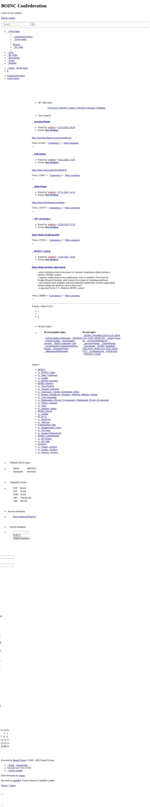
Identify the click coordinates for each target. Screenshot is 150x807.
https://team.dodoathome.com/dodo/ (48, 202)
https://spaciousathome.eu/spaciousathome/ (51, 137)
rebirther (52, 127)
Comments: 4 (55, 240)
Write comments (71, 143)
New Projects (51, 130)
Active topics (13, 78)
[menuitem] (22, 36)
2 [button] (38, 316)
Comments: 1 (54, 143)
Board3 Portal (19, 760)
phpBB (16, 780)
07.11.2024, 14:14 (66, 192)
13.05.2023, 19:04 (66, 257)
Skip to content (8, 18)
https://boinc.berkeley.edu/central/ (48, 267)
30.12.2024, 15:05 (66, 159)
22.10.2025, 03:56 (66, 127)
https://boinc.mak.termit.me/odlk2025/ (49, 170)
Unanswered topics (16, 75)
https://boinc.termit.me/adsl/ (45, 234)
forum (22, 775)
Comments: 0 (55, 175)
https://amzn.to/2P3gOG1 (24, 516)
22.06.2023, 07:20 (66, 224)
